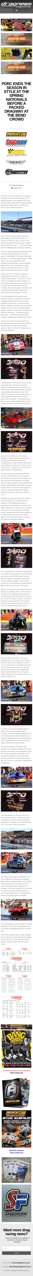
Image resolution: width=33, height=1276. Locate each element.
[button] (16, 10)
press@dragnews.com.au (21, 1263)
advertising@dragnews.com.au (20, 1267)
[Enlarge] (14, 950)
